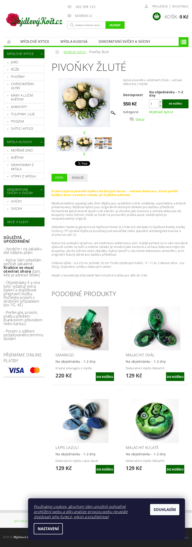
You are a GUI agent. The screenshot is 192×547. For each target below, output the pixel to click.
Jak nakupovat (24, 521)
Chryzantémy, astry (23, 86)
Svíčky (16, 201)
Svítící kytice (22, 128)
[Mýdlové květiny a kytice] (34, 18)
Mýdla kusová (73, 41)
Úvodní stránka (9, 41)
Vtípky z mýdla (23, 176)
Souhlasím (165, 509)
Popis (59, 178)
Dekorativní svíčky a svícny (124, 41)
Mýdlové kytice (34, 41)
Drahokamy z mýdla (22, 167)
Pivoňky (18, 76)
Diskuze (78, 178)
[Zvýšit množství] (160, 101)
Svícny (16, 208)
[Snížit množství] (160, 106)
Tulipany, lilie (23, 114)
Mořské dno (22, 150)
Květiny (17, 157)
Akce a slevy (17, 222)
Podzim (17, 121)
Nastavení (48, 528)
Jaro (14, 62)
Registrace (180, 6)
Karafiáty (19, 107)
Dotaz (140, 119)
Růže (15, 69)
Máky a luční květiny (22, 97)
